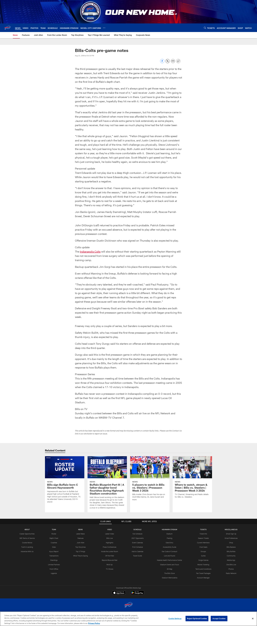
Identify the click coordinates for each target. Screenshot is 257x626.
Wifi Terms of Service (27, 538)
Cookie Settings (175, 618)
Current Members (203, 543)
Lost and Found (169, 556)
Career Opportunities (27, 534)
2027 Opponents (137, 538)
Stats (54, 547)
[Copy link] (178, 61)
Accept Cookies (219, 618)
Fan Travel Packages (203, 573)
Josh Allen (80, 543)
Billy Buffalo (231, 551)
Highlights (109, 543)
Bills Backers (231, 547)
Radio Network (231, 573)
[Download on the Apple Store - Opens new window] (119, 593)
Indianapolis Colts (90, 251)
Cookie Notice (27, 543)
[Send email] (173, 62)
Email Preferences (231, 538)
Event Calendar (137, 543)
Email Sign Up (231, 534)
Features (81, 538)
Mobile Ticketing (203, 564)
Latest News (80, 534)
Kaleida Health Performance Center (169, 560)
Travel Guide (137, 556)
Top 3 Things (80, 551)
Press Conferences (109, 547)
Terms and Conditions (203, 569)
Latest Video (109, 534)
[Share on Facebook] (162, 62)
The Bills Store (169, 573)
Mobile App (231, 560)
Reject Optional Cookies (197, 618)
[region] (128, 619)
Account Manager (203, 578)
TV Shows (109, 569)
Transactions (53, 556)
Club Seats (203, 547)
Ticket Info (203, 534)
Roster (54, 534)
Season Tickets (203, 538)
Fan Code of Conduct (169, 551)
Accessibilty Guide (169, 547)
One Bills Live (231, 564)
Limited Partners (54, 564)
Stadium (169, 534)
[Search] (205, 28)
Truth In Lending (27, 547)
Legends (54, 573)
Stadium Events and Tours (169, 564)
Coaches (54, 543)
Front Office (54, 569)
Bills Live (109, 538)
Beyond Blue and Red (109, 560)
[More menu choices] (104, 28)
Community (231, 556)
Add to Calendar (137, 551)
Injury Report (53, 551)
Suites (203, 556)
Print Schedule (137, 547)
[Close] (253, 618)
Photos (231, 569)
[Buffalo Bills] (128, 605)
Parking (169, 538)
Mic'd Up (110, 564)
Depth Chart (54, 538)
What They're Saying (80, 556)
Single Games (203, 560)
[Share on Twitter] (167, 62)
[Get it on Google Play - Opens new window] (137, 594)
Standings (54, 560)
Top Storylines (80, 547)
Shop (231, 543)
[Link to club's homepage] (7, 28)
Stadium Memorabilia (169, 578)
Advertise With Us (27, 551)
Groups (203, 551)
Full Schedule (137, 534)
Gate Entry (169, 543)
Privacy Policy (94, 623)
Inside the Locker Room (109, 551)
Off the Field (109, 556)
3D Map (169, 569)
